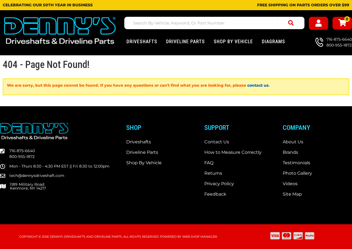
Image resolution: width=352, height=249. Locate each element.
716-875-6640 (22, 150)
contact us (258, 85)
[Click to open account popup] (318, 23)
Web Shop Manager (199, 237)
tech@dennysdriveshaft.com (36, 175)
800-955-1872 (22, 156)
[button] (214, 23)
